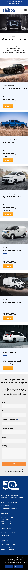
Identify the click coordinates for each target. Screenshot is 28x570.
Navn (4, 402)
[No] (26, 563)
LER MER (6, 106)
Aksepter (9, 566)
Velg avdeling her (8, 428)
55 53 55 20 (12, 3)
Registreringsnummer (10, 419)
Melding (5, 445)
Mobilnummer (7, 411)
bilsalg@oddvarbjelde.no (10, 509)
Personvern (18, 566)
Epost (4, 437)
